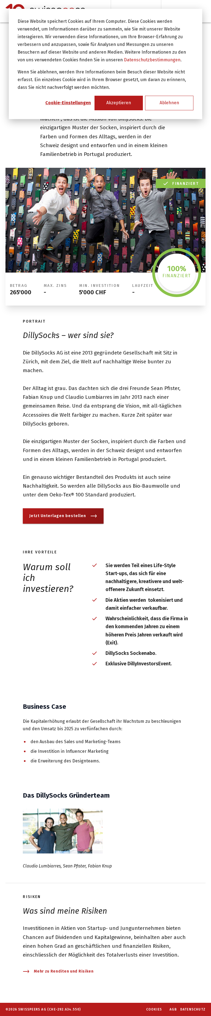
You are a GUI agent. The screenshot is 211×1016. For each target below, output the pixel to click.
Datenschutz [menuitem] (193, 1009)
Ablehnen (169, 102)
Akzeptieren (118, 102)
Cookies (154, 1009)
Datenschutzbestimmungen (152, 59)
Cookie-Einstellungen (68, 102)
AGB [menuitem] (173, 1009)
